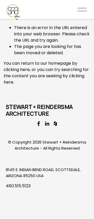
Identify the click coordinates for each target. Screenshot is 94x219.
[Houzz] (55, 123)
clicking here (17, 70)
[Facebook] (38, 123)
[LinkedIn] (47, 123)
